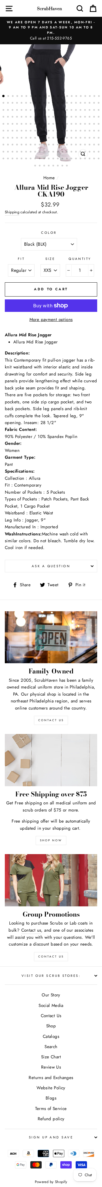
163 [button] (40, 145)
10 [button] (45, 96)
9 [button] (40, 96)
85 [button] (85, 117)
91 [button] (13, 124)
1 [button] (3, 96)
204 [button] (26, 159)
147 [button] (67, 138)
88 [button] (99, 117)
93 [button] (22, 124)
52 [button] (35, 110)
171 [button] (76, 145)
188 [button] (53, 152)
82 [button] (72, 117)
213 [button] (67, 159)
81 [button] (67, 117)
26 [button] (17, 103)
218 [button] (90, 159)
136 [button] (17, 138)
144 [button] (53, 138)
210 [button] (53, 159)
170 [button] (72, 145)
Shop (51, 1026)
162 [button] (35, 145)
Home (49, 178)
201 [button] (13, 159)
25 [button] (13, 103)
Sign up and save (51, 1137)
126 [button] (72, 131)
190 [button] (62, 152)
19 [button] (85, 96)
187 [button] (49, 152)
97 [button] (40, 124)
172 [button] (81, 145)
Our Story (51, 995)
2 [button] (8, 96)
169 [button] (67, 145)
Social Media (51, 1005)
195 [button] (85, 152)
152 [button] (90, 138)
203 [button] (22, 159)
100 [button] (53, 124)
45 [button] (4, 110)
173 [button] (85, 145)
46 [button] (8, 110)
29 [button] (31, 103)
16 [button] (72, 96)
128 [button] (81, 131)
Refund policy (51, 1119)
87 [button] (94, 117)
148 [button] (72, 138)
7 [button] (31, 96)
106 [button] (81, 124)
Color (48, 232)
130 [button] (90, 131)
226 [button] (58, 166)
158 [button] (17, 145)
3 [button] (13, 96)
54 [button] (44, 110)
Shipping (12, 212)
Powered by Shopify (51, 1181)
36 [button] (62, 103)
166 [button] (53, 145)
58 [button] (62, 110)
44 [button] (99, 103)
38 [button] (72, 103)
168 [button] (62, 145)
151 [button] (85, 138)
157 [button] (13, 145)
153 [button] (94, 138)
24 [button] (8, 103)
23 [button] (4, 103)
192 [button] (72, 152)
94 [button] (26, 124)
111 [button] (4, 131)
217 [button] (85, 159)
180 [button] (17, 152)
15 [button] (67, 96)
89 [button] (4, 124)
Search (50, 1047)
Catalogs (51, 1036)
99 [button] (49, 124)
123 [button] (58, 131)
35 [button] (58, 103)
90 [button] (8, 124)
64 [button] (90, 110)
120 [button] (44, 131)
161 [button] (31, 145)
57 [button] (58, 110)
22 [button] (99, 96)
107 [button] (85, 124)
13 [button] (58, 96)
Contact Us (51, 956)
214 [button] (72, 159)
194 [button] (81, 152)
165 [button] (49, 145)
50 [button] (26, 110)
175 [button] (94, 145)
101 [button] (58, 124)
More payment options (51, 319)
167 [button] (58, 145)
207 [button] (40, 159)
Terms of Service (51, 1108)
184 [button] (35, 152)
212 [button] (62, 159)
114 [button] (17, 131)
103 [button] (67, 124)
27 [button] (22, 103)
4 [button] (17, 96)
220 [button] (99, 159)
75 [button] (40, 117)
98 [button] (44, 124)
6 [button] (27, 96)
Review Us (51, 1067)
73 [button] (31, 117)
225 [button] (53, 166)
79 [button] (58, 117)
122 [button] (53, 131)
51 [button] (31, 110)
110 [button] (99, 124)
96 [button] (35, 124)
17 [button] (76, 96)
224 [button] (49, 166)
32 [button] (44, 103)
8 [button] (36, 96)
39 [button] (76, 103)
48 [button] (17, 110)
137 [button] (22, 138)
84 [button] (81, 117)
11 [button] (49, 96)
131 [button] (94, 131)
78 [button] (53, 117)
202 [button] (17, 159)
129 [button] (85, 131)
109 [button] (94, 124)
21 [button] (95, 96)
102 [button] (62, 124)
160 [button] (26, 145)
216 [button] (81, 159)
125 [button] (67, 131)
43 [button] (94, 103)
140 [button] (35, 138)
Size (50, 258)
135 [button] (13, 138)
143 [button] (49, 138)
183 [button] (31, 152)
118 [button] (35, 131)
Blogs (51, 1098)
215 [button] (76, 159)
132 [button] (99, 131)
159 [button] (22, 145)
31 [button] (40, 103)
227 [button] (62, 166)
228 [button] (67, 166)
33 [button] (49, 103)
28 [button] (26, 103)
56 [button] (53, 110)
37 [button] (67, 103)
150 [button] (81, 138)
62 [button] (81, 110)
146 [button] (62, 138)
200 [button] (8, 159)
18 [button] (81, 96)
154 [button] (99, 138)
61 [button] (76, 110)
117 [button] (31, 131)
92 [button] (17, 124)
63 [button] (85, 110)
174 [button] (90, 145)
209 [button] (49, 159)
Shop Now (51, 840)
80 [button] (62, 117)
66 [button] (99, 110)
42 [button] (90, 103)
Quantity (80, 258)
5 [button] (22, 96)
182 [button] (26, 152)
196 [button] (90, 152)
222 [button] (40, 166)
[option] (51, 30)
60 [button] (72, 110)
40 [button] (81, 103)
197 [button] (94, 152)
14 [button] (63, 96)
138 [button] (26, 138)
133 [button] (4, 138)
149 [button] (76, 138)
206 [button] (35, 159)
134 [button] (8, 138)
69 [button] (13, 117)
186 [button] (44, 152)
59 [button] (67, 110)
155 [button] (4, 145)
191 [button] (67, 152)
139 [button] (31, 138)
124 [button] (62, 131)
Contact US (51, 720)
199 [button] (4, 159)
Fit (21, 258)
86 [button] (90, 117)
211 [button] (58, 159)
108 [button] (90, 124)
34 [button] (53, 103)
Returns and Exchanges (51, 1078)
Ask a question (51, 566)
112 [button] (8, 131)
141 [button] (40, 138)
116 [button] (26, 131)
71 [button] (22, 117)
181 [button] (22, 152)
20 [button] (90, 96)
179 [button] (13, 152)
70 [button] (17, 117)
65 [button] (94, 110)
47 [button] (13, 110)
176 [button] (99, 145)
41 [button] (85, 103)
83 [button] (76, 117)
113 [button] (13, 131)
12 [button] (54, 96)
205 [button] (31, 159)
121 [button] (49, 131)
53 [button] (40, 110)
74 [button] (35, 117)
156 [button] (8, 145)
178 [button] (8, 152)
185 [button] (40, 152)
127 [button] (76, 131)
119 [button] (40, 131)
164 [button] (44, 145)
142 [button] (44, 138)
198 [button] (99, 152)
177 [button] (4, 152)
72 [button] (26, 117)
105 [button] (76, 124)
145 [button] (58, 138)
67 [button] (4, 117)
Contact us (31, 930)
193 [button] (76, 152)
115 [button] (22, 131)
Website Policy (51, 1088)
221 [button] (35, 166)
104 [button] (72, 124)
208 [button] (44, 159)
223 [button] (44, 166)
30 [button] (35, 103)
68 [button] (8, 117)
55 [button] (49, 110)
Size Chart (51, 1057)
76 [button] (44, 117)
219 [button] (94, 159)
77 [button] (49, 117)
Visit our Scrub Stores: (51, 975)
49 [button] (22, 110)
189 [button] (58, 152)
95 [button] (31, 124)
